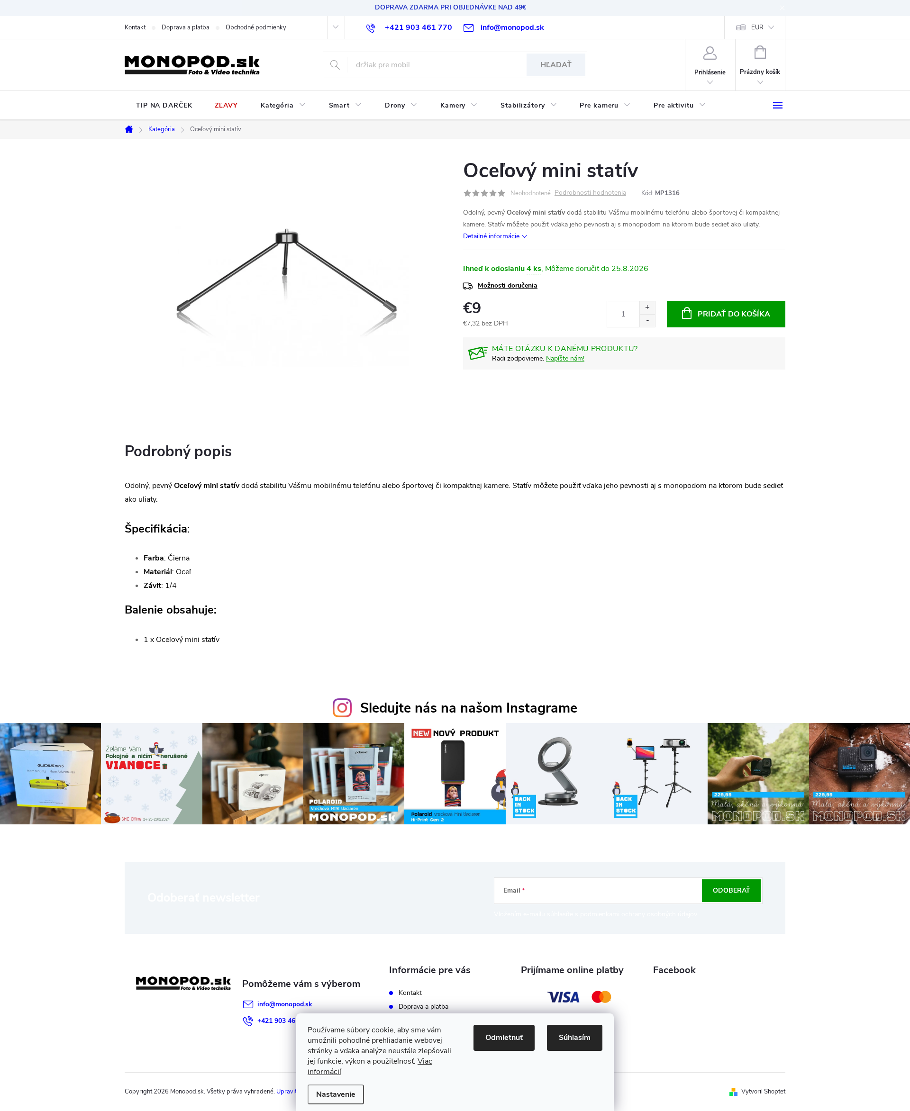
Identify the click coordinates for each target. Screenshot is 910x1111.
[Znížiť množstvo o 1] (647, 320)
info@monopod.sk (284, 1004)
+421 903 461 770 (284, 1020)
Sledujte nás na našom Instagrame (468, 708)
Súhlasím (575, 1037)
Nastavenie (335, 1094)
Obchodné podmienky (256, 27)
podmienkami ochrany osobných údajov (638, 914)
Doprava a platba (185, 27)
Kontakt (135, 27)
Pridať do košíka (734, 314)
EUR (757, 27)
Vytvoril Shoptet (763, 1091)
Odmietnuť (504, 1037)
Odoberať (731, 890)
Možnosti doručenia (507, 285)
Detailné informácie (491, 236)
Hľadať (556, 65)
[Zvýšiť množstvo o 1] (647, 307)
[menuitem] (164, 105)
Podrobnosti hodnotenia (590, 193)
